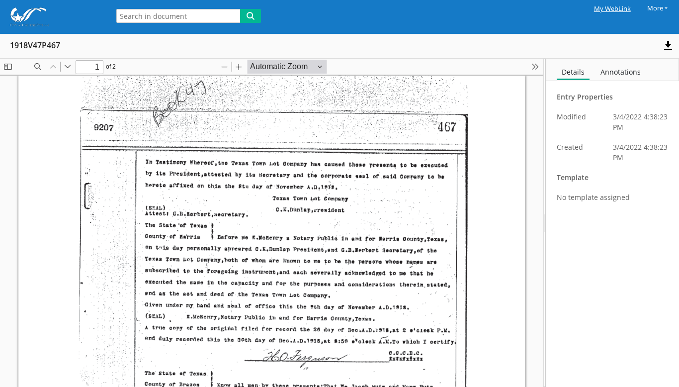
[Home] (52, 17)
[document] (612, 223)
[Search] (250, 16)
